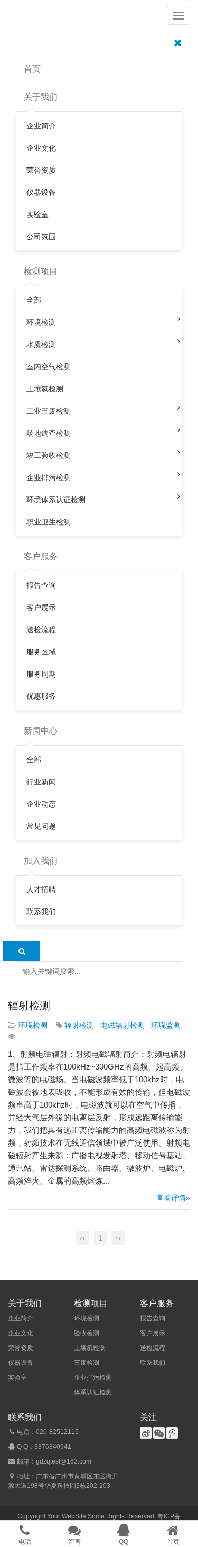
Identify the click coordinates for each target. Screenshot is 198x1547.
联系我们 (152, 1362)
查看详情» (173, 1198)
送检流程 (152, 1348)
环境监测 (166, 1025)
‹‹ (82, 1238)
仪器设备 (20, 1362)
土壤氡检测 (90, 1348)
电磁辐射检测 (122, 1025)
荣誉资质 (20, 1348)
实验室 (17, 1377)
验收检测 (86, 1333)
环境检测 (33, 1025)
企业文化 (20, 1333)
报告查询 (152, 1318)
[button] (178, 16)
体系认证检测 (93, 1392)
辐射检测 (29, 1005)
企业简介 (20, 1318)
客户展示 (152, 1333)
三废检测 (86, 1362)
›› (118, 1238)
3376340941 (52, 1446)
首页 (32, 68)
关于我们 (41, 96)
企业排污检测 (93, 1377)
